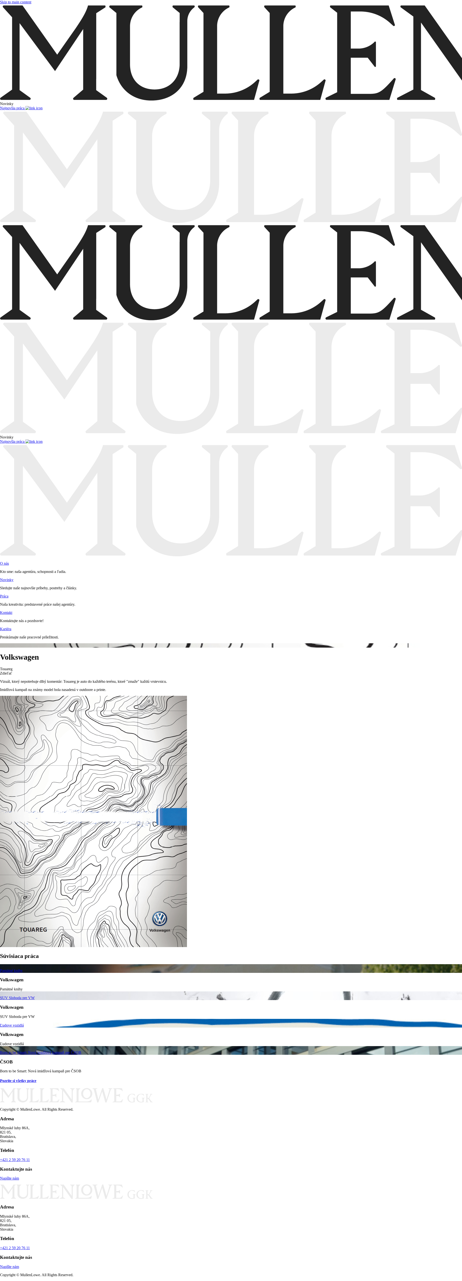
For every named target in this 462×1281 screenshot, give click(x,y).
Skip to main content (15, 2)
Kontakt (6, 613)
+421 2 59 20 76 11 (15, 1160)
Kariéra (5, 629)
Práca (4, 596)
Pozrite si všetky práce (18, 1081)
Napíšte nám (9, 1178)
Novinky (6, 580)
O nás (4, 563)
